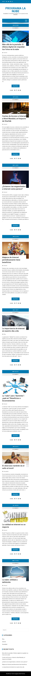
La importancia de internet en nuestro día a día (13, 667)
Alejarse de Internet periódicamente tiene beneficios (11, 259)
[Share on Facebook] (15, 90)
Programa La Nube (15, 10)
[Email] (20, 90)
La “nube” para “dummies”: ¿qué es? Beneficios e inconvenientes (13, 398)
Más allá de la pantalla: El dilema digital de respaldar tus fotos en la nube (13, 46)
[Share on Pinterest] (18, 90)
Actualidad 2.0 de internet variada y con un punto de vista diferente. (15, 14)
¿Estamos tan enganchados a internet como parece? (14, 661)
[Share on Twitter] (17, 90)
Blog (5, 334)
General (5, 52)
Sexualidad (6, 471)
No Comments (15, 99)
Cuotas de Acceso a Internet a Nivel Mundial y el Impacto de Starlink (14, 118)
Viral (16, 673)
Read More (15, 86)
